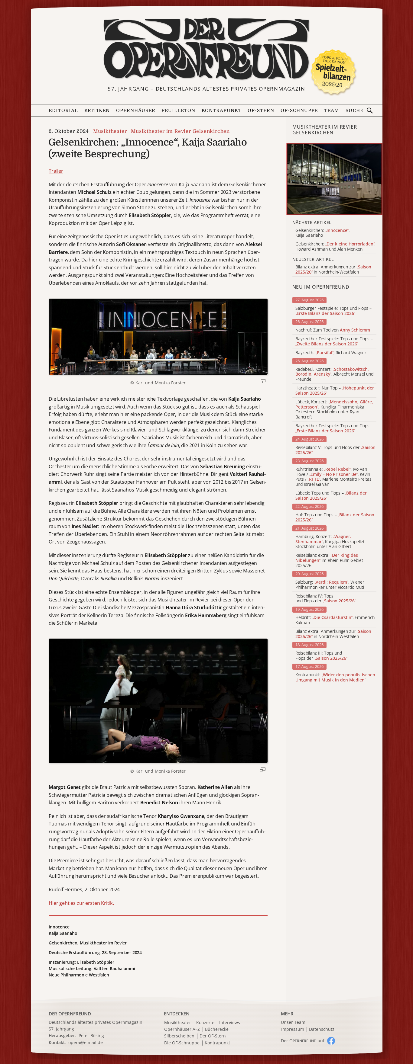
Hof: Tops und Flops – (334, 517)
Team (331, 110)
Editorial (63, 110)
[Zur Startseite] (206, 49)
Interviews (229, 1022)
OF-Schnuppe (299, 110)
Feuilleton (178, 110)
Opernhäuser (135, 110)
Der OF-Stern (213, 1036)
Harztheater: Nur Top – (334, 391)
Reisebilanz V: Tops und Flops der (335, 450)
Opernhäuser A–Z (182, 1029)
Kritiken (97, 110)
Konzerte (205, 1022)
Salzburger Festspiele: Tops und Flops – (333, 311)
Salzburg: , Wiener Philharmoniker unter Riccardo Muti (329, 585)
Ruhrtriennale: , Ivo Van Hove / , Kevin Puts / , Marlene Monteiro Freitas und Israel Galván (333, 477)
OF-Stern (261, 110)
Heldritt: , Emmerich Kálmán (335, 620)
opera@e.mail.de (85, 1042)
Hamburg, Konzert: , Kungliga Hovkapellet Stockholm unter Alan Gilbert (330, 541)
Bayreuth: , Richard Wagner (330, 352)
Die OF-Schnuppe (182, 1043)
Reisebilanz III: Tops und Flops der (321, 656)
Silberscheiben (179, 1036)
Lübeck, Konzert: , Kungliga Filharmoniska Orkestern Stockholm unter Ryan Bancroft (334, 409)
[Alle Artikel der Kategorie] (334, 179)
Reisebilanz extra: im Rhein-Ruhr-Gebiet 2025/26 (329, 560)
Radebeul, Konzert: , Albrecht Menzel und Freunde (334, 374)
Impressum (292, 1029)
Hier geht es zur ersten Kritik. (81, 903)
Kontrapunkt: (335, 677)
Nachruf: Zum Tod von (332, 330)
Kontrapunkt (222, 110)
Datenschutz (321, 1029)
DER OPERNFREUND (70, 1014)
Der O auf (302, 1040)
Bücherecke (217, 1029)
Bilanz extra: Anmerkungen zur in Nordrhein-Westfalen (333, 634)
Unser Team (293, 1022)
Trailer (56, 171)
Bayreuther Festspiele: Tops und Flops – (334, 341)
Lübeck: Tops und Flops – (331, 496)
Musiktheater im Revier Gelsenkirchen (180, 131)
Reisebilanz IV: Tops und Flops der (325, 599)
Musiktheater (110, 131)
